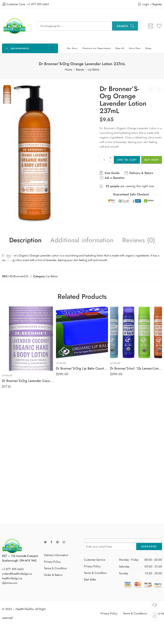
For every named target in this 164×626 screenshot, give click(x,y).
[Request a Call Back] (154, 604)
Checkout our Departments (96, 48)
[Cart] (150, 26)
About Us (158, 613)
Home (68, 69)
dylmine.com (9, 583)
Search (122, 26)
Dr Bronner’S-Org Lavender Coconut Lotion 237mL (28, 380)
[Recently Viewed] (154, 616)
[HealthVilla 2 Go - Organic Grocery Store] (14, 25)
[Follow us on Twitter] (45, 542)
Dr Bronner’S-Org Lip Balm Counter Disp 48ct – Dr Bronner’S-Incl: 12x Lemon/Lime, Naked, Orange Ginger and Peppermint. (82, 368)
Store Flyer (135, 48)
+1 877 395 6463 (38, 4)
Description (25, 240)
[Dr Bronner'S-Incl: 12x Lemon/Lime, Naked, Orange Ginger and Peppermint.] (136, 332)
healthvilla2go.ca (12, 578)
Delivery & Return (140, 173)
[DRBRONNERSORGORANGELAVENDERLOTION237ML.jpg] (6, 94)
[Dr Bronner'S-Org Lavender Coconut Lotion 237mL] (151, 89)
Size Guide (111, 173)
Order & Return (53, 575)
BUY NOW (152, 160)
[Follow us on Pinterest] (57, 542)
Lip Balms (93, 69)
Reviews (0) (138, 240)
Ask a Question (114, 178)
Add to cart (127, 160)
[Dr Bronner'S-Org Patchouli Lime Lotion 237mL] (159, 89)
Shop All (119, 48)
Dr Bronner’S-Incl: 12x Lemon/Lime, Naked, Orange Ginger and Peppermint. (136, 368)
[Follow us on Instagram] (64, 542)
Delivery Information (56, 555)
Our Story (72, 48)
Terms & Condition (55, 568)
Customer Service (94, 559)
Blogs (148, 48)
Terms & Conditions (135, 613)
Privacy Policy (52, 561)
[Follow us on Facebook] (51, 542)
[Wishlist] (18, 90)
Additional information (81, 240)
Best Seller (90, 579)
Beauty (80, 69)
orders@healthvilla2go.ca (17, 573)
